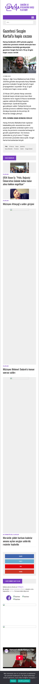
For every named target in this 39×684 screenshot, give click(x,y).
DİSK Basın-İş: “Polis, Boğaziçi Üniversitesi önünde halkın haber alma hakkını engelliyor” (17, 181)
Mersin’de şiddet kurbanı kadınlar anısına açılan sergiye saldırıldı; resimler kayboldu (17, 541)
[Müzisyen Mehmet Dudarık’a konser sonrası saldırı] (19, 363)
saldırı (22, 149)
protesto (16, 149)
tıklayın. (21, 587)
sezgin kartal (28, 149)
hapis (17, 146)
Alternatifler (8, 534)
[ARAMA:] (19, 22)
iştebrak (22, 146)
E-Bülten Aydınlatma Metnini (17, 589)
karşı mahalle (8, 149)
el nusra (11, 146)
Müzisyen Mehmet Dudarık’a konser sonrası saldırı (19, 370)
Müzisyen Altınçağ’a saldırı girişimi (18, 204)
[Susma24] (19, 7)
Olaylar (6, 174)
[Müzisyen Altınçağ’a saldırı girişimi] (19, 198)
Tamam (13, 681)
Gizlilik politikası (24, 681)
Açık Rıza (11, 591)
